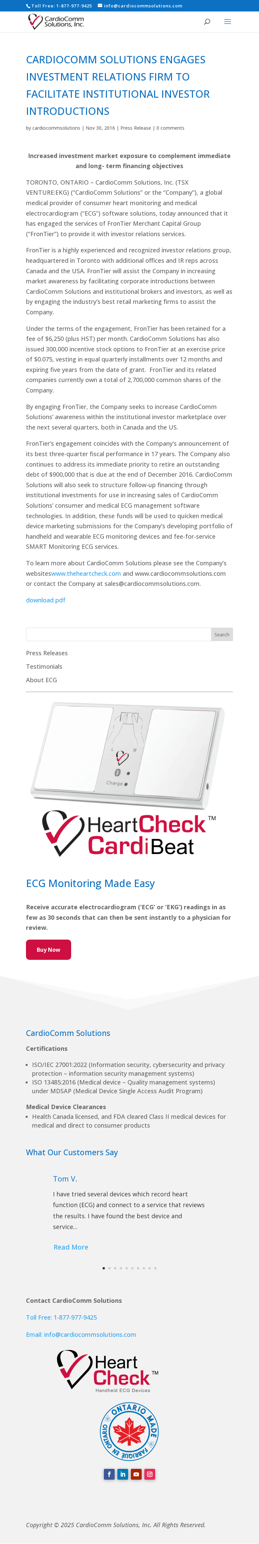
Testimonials (44, 666)
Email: (35, 1334)
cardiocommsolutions (56, 128)
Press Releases (47, 653)
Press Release (135, 128)
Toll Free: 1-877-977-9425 (61, 1317)
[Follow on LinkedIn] (122, 1474)
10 (155, 1268)
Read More (71, 1247)
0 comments (170, 128)
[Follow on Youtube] (136, 1474)
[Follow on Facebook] (109, 1474)
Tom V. (65, 1178)
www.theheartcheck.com (86, 573)
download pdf (46, 600)
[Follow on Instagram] (149, 1474)
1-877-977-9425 (74, 6)
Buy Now (48, 949)
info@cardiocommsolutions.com (90, 1334)
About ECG (41, 680)
